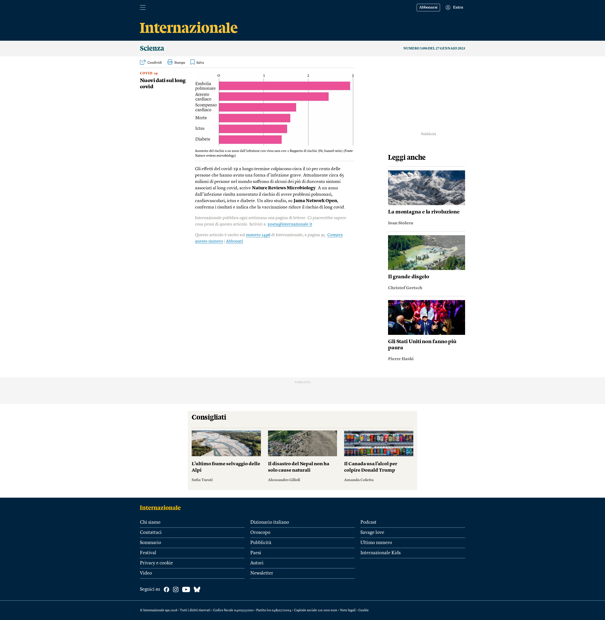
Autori (257, 563)
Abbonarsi (428, 7)
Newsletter (261, 573)
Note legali (348, 610)
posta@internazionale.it (290, 224)
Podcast (368, 522)
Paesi (255, 553)
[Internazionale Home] (162, 507)
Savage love (372, 532)
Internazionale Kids (380, 553)
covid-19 (149, 73)
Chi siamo (150, 522)
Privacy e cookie (156, 563)
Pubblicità (260, 542)
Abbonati (234, 241)
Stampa (179, 62)
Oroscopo (260, 532)
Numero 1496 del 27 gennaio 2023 (434, 48)
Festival (148, 553)
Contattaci (151, 532)
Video (146, 573)
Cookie (363, 610)
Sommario (150, 542)
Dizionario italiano (269, 522)
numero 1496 (258, 235)
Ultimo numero (376, 542)
